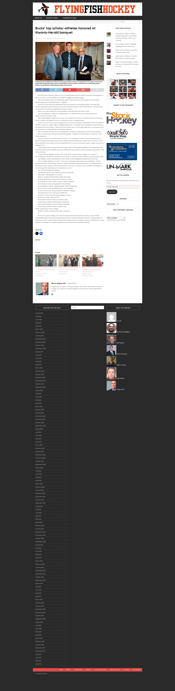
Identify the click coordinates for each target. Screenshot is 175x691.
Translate (122, 220)
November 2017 (40, 651)
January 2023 (39, 451)
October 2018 (39, 615)
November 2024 (40, 380)
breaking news (115, 669)
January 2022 (39, 490)
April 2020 (38, 558)
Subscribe (112, 192)
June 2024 (38, 397)
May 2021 (38, 516)
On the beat (136, 669)
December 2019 (40, 570)
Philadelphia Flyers (100, 669)
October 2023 (39, 422)
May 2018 (38, 631)
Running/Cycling (69, 18)
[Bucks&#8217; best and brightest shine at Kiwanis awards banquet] (69, 260)
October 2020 (39, 538)
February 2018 (39, 641)
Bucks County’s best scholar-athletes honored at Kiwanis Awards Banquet (91, 269)
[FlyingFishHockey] (87, 15)
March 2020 (39, 561)
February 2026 (39, 332)
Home (61, 669)
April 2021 (38, 519)
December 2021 (40, 493)
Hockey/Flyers (52, 18)
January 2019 (39, 606)
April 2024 (38, 403)
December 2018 (40, 609)
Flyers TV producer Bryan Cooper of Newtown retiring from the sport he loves (127, 64)
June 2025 (38, 358)
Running (62, 38)
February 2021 (39, 525)
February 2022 (39, 487)
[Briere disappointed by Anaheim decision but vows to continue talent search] (123, 96)
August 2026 (39, 313)
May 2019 (38, 593)
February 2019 (39, 603)
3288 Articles (72, 283)
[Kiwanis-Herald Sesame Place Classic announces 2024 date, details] (46, 260)
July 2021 (38, 509)
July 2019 (38, 586)
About (68, 669)
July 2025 (38, 355)
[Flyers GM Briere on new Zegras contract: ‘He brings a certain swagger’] (123, 89)
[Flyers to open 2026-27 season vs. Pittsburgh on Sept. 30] (114, 96)
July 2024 (38, 393)
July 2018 (38, 625)
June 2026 (38, 319)
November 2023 (40, 419)
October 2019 (39, 577)
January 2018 (39, 644)
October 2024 (39, 384)
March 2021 (38, 522)
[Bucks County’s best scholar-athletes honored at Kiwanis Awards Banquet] (92, 260)
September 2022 (40, 464)
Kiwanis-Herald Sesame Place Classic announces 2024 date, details (45, 269)
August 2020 (39, 545)
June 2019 (38, 590)
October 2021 (39, 500)
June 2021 (38, 512)
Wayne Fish (52, 38)
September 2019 (40, 580)
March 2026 (39, 329)
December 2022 (40, 455)
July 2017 (38, 654)
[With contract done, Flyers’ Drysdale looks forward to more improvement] (123, 82)
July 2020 (38, 548)
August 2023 (39, 429)
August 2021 (39, 506)
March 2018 (38, 638)
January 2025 (39, 374)
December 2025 (40, 339)
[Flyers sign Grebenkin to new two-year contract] (114, 82)
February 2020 (40, 564)
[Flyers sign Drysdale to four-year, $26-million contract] (132, 82)
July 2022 (38, 471)
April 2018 (38, 635)
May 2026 (38, 323)
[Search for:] (129, 22)
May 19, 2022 (42, 38)
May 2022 (38, 477)
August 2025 (39, 352)
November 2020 (40, 535)
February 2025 (39, 371)
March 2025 (39, 368)
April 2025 (38, 364)
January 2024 (39, 413)
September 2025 (40, 348)
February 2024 (39, 409)
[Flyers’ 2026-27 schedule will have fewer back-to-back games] (114, 89)
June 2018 (38, 628)
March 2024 (39, 406)
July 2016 (38, 664)
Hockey (88, 669)
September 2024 (40, 387)
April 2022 (38, 480)
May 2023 (38, 438)
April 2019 (38, 596)
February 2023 (39, 448)
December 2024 (40, 377)
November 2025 (40, 342)
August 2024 (39, 390)
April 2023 (38, 442)
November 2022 (40, 458)
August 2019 (39, 583)
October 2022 (39, 461)
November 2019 (40, 574)
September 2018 (40, 619)
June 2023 (38, 435)
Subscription (78, 669)
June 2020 (38, 551)
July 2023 (38, 432)
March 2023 (39, 445)
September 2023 (40, 426)
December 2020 (40, 532)
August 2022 (39, 467)
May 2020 (38, 554)
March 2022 (39, 484)
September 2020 (40, 541)
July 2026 (38, 316)
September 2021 (40, 503)
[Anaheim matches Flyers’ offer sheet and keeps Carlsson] (132, 96)
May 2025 (38, 361)
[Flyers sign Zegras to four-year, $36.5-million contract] (132, 89)
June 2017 (38, 657)
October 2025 (39, 345)
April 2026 (38, 326)
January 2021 (39, 529)
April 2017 (38, 661)
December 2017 (40, 648)
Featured (126, 669)
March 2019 (38, 599)
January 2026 (39, 335)
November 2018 (40, 612)
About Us (38, 18)
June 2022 (38, 474)
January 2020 (39, 567)
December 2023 (40, 416)
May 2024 (38, 400)
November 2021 (40, 496)
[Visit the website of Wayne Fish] (52, 294)
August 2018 (39, 622)
